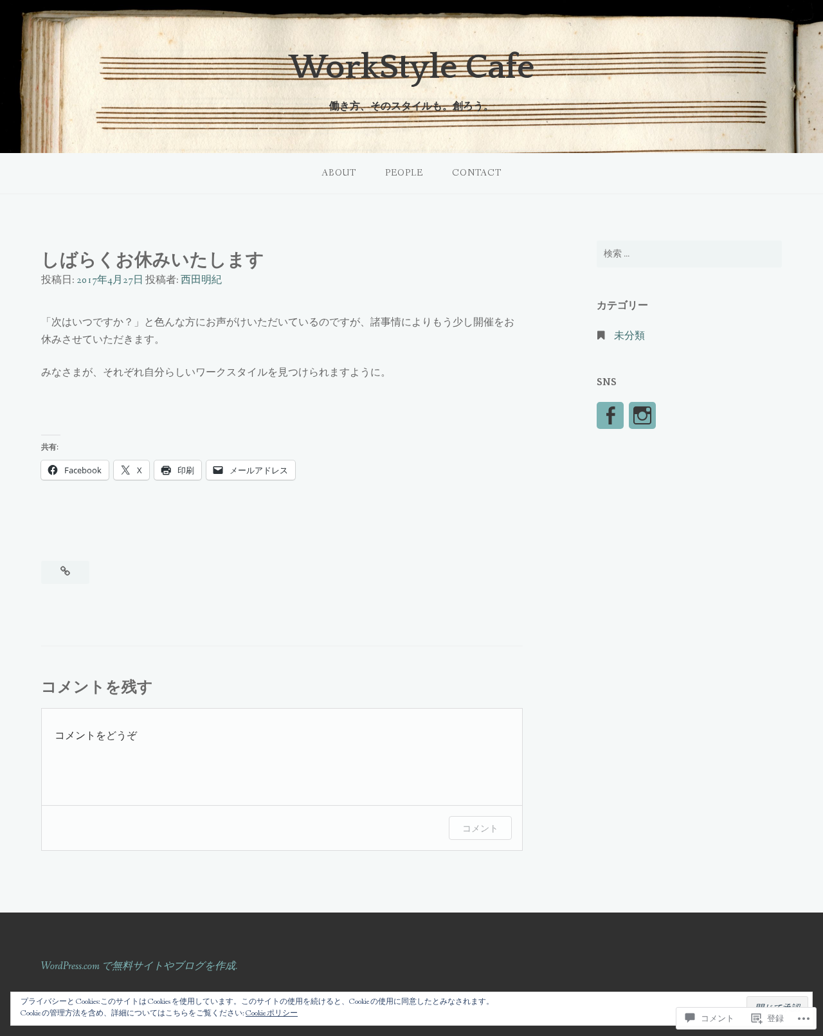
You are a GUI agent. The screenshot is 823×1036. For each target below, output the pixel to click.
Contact (477, 173)
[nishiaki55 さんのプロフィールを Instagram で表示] (642, 415)
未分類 (629, 336)
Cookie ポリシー (272, 1013)
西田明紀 (201, 280)
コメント (480, 827)
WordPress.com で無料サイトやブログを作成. (139, 966)
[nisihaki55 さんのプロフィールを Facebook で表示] (610, 415)
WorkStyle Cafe (411, 67)
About (338, 173)
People (404, 173)
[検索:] (689, 254)
